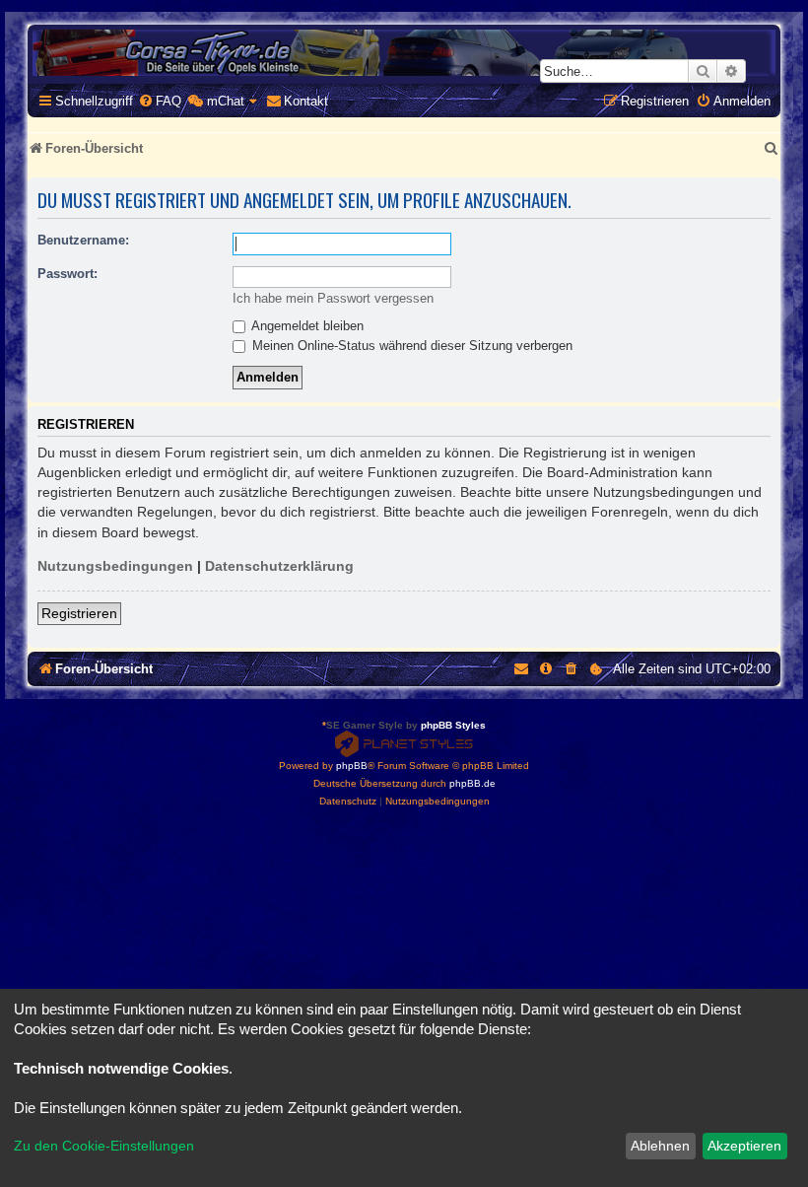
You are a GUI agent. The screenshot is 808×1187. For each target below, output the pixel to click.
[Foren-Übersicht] (404, 53)
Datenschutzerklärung (279, 566)
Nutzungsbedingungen (115, 566)
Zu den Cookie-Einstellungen (104, 1145)
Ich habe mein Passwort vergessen (333, 298)
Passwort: (67, 273)
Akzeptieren (744, 1145)
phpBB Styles (453, 725)
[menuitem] (159, 101)
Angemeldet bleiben (306, 325)
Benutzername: (83, 240)
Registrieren (79, 613)
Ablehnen (660, 1145)
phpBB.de (472, 783)
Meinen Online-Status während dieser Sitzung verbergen (410, 345)
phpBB (352, 765)
